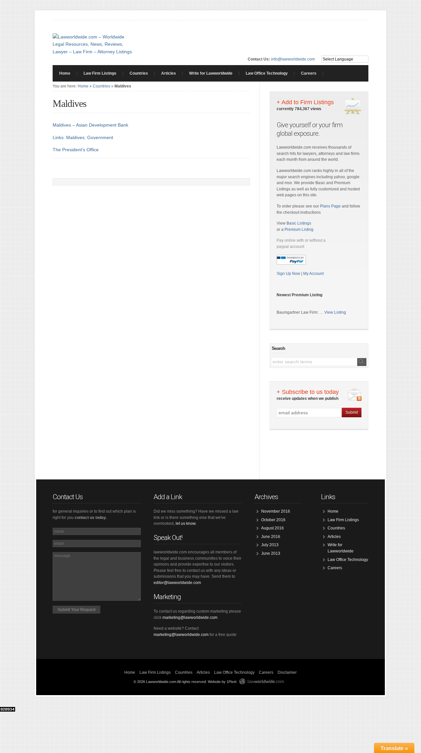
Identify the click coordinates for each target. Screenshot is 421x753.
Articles (168, 73)
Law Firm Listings (100, 73)
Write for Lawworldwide (211, 73)
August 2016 (272, 528)
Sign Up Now (289, 273)
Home (64, 73)
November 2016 (275, 511)
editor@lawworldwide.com (177, 582)
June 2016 (270, 536)
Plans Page (330, 206)
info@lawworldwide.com (293, 59)
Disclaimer (287, 672)
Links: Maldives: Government (83, 137)
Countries (139, 73)
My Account (313, 273)
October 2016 (273, 520)
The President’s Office (76, 149)
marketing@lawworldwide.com (189, 617)
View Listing (335, 312)
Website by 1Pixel (222, 682)
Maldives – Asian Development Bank (90, 125)
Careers (308, 73)
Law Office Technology (267, 73)
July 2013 (270, 545)
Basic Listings (298, 223)
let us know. (186, 523)
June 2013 (270, 553)
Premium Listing (299, 229)
